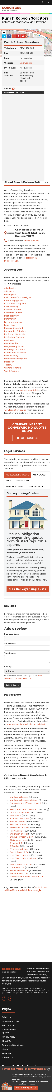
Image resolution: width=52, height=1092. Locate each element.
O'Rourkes (14, 846)
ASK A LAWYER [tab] (39, 474)
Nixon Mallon (16, 830)
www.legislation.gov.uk (15, 410)
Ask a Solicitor (8, 1025)
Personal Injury (11, 355)
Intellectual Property (14, 337)
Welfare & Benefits (13, 367)
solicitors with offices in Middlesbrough (25, 889)
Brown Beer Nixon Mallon (21, 837)
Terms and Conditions (13, 1045)
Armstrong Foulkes (19, 827)
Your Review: (10, 653)
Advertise (6, 1053)
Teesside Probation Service (23, 809)
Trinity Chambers (18, 821)
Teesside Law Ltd (18, 824)
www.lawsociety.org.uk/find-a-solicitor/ (26, 724)
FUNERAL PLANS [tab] (22, 480)
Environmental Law (13, 322)
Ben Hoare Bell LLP (18, 873)
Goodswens (15, 815)
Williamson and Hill (19, 834)
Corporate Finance (13, 312)
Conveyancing (11, 306)
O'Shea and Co (17, 867)
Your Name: (10, 643)
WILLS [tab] (9, 480)
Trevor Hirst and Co (19, 870)
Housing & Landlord (13, 328)
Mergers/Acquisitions (14, 346)
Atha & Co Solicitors (19, 812)
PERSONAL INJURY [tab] (37, 486)
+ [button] (4, 32)
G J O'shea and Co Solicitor (23, 858)
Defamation (10, 318)
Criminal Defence (12, 309)
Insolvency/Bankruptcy (15, 334)
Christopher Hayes (19, 840)
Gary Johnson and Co (20, 864)
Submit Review (12, 685)
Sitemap (6, 1049)
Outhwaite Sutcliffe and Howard (25, 803)
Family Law (9, 325)
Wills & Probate (11, 371)
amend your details (29, 390)
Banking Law (10, 294)
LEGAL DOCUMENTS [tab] (15, 486)
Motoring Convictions (14, 349)
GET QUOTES (29, 438)
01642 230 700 (31, 240)
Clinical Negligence (13, 300)
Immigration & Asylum (15, 331)
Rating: (8, 666)
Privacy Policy (8, 1037)
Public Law (9, 361)
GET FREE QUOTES (26, 1087)
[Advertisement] (26, 155)
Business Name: (12, 634)
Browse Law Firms (10, 1021)
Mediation (9, 340)
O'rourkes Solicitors (19, 849)
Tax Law (8, 364)
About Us (6, 1041)
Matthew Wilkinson (19, 797)
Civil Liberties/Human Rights (17, 297)
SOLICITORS (11, 8)
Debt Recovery (11, 315)
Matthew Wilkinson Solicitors (23, 800)
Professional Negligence (15, 358)
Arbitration (9, 291)
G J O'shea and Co (19, 855)
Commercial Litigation (15, 303)
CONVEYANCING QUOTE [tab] (17, 474)
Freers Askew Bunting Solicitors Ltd (26, 876)
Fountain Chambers (19, 818)
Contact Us (7, 1057)
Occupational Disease (15, 352)
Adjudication (10, 288)
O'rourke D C (16, 843)
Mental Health (11, 343)
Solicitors (6, 1017)
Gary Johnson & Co (19, 852)
